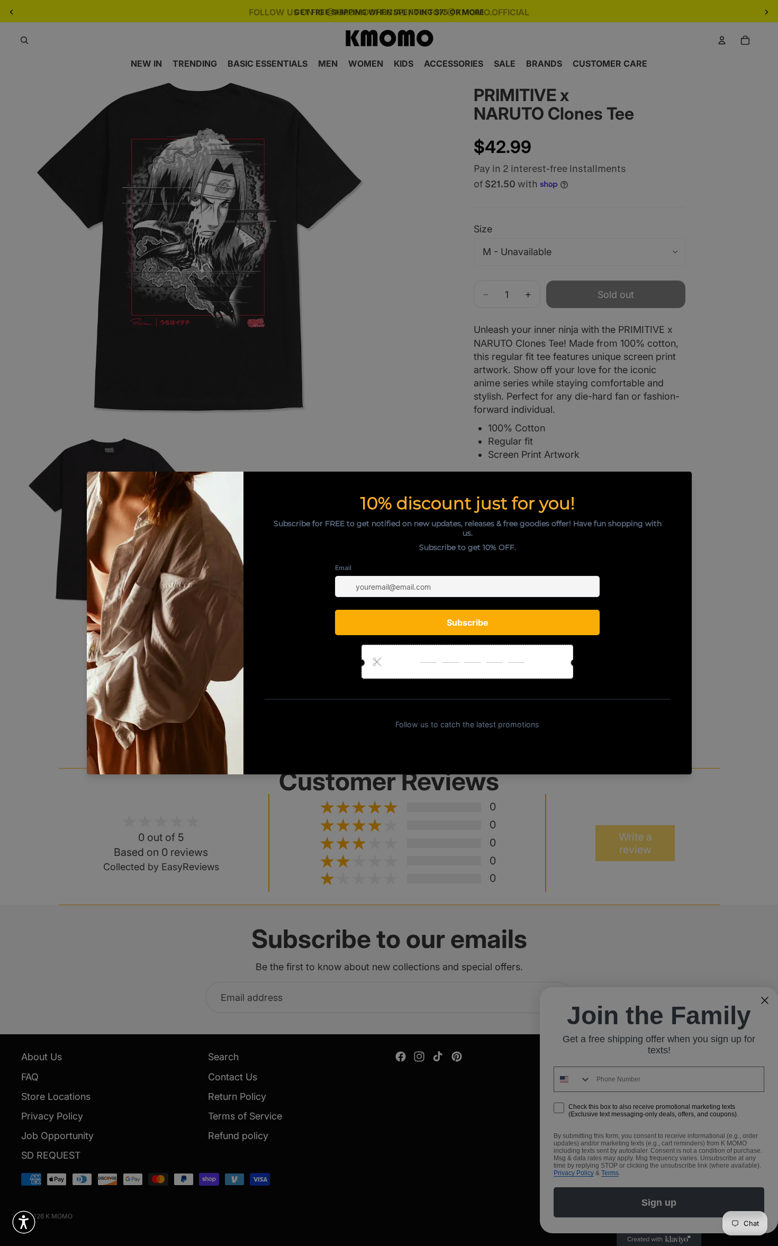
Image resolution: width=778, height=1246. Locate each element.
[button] (24, 1222)
